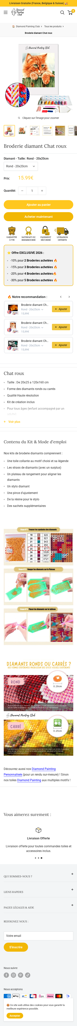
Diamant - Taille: (26, 158)
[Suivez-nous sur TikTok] (27, 975)
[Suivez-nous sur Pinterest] (20, 975)
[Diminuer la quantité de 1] (22, 191)
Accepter (15, 1015)
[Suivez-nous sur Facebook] (6, 975)
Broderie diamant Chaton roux (35, 323)
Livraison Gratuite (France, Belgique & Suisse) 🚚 (38, 3)
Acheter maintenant (38, 217)
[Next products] (69, 296)
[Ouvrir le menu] (5, 12)
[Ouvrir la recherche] (62, 13)
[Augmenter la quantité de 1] (42, 191)
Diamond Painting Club (28, 26)
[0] (70, 12)
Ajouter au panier (39, 205)
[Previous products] (61, 296)
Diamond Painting (29, 780)
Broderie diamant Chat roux (35, 305)
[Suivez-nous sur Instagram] (13, 975)
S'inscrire (15, 947)
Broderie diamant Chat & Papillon (35, 341)
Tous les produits (52, 26)
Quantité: (10, 190)
